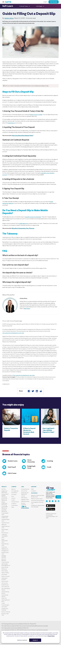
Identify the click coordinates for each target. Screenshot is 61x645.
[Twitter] (33, 391)
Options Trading (5, 572)
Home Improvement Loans (5, 541)
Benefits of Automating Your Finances (23, 228)
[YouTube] (58, 501)
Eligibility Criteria (25, 499)
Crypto (3, 603)
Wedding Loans (5, 548)
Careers (13, 500)
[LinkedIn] (37, 391)
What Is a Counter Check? (37, 498)
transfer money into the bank (33, 217)
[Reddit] (41, 391)
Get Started (53, 2)
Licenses (23, 495)
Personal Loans (5, 532)
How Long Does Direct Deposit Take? (22, 135)
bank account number (36, 114)
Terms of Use (24, 491)
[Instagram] (55, 501)
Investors (13, 498)
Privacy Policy (51, 636)
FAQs (12, 507)
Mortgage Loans (5, 550)
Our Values (13, 494)
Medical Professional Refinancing (4, 503)
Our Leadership (14, 491)
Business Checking (6, 611)
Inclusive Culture (15, 501)
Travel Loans (4, 547)
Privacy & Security (25, 489)
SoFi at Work (4, 606)
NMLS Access (24, 497)
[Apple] (50, 506)
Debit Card (4, 598)
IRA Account (4, 569)
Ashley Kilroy (9, 18)
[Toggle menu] (3, 2)
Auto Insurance (5, 581)
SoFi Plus (4, 489)
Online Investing (5, 562)
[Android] (50, 510)
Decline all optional (22, 640)
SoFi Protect (4, 574)
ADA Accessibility (25, 501)
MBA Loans (4, 524)
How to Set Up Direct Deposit (37, 500)
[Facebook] (29, 391)
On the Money (14, 505)
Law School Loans (5, 522)
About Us (13, 489)
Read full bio (26, 308)
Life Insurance (5, 583)
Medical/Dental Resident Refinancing (5, 495)
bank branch (11, 123)
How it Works (14, 492)
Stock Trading (5, 570)
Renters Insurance (6, 576)
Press (12, 496)
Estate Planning (5, 584)
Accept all (35, 640)
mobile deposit (23, 223)
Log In (45, 2)
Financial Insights (5, 605)
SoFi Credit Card (5, 586)
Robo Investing (5, 567)
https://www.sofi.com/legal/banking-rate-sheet (13, 333)
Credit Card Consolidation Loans (5, 536)
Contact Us (13, 503)
